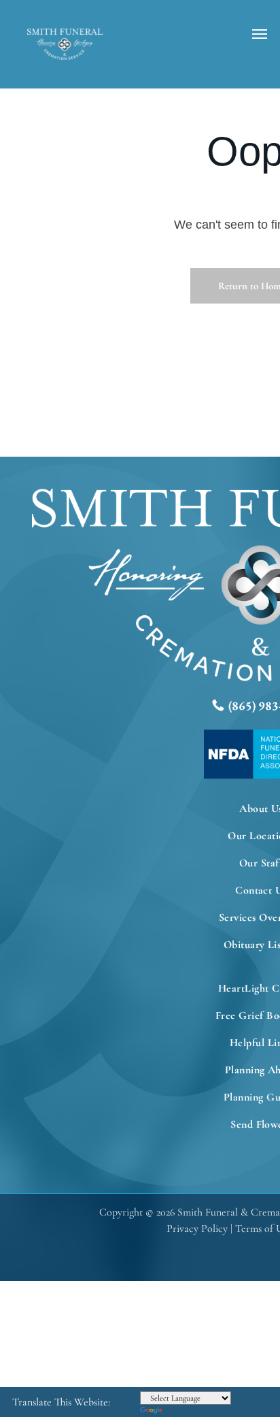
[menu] (259, 34)
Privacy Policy (197, 1228)
